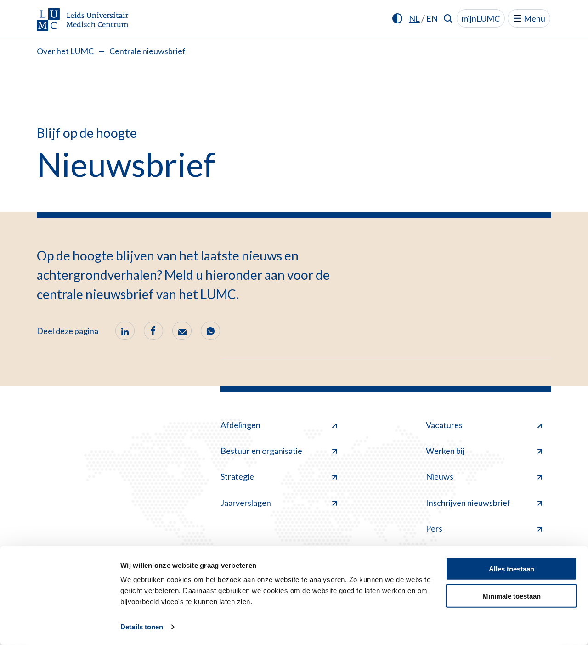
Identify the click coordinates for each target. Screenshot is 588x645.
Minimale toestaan (511, 596)
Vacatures (444, 425)
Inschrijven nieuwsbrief (468, 503)
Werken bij (445, 451)
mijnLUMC (481, 18)
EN (432, 18)
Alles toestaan (511, 569)
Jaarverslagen (245, 503)
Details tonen (141, 627)
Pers (434, 528)
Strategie (237, 476)
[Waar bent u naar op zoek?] (448, 18)
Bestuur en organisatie (261, 451)
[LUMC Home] (83, 20)
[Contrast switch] (397, 18)
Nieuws (439, 476)
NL (414, 18)
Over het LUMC (65, 51)
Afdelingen (240, 425)
